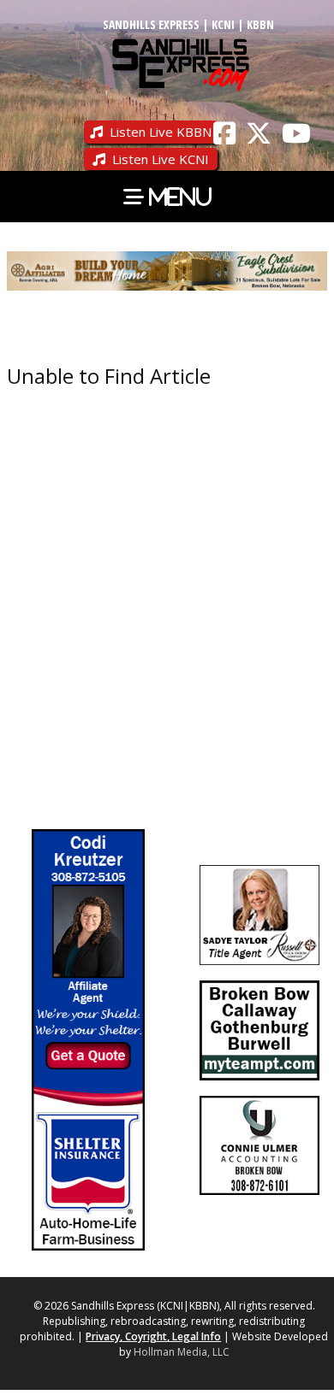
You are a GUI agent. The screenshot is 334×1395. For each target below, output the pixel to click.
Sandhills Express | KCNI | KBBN (188, 24)
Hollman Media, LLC (182, 1352)
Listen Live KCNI (160, 159)
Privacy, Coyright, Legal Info (153, 1336)
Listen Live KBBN (161, 131)
